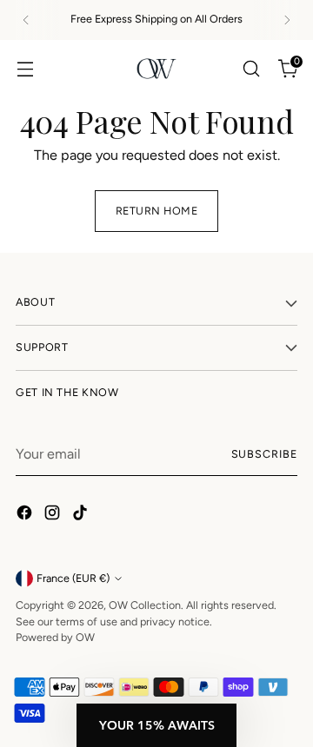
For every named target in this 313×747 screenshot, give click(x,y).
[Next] (287, 20)
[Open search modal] (251, 68)
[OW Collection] (156, 68)
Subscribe (264, 453)
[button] (156, 725)
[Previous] (26, 20)
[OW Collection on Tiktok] (81, 515)
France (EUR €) (73, 578)
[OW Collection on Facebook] (26, 515)
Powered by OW (55, 637)
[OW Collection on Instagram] (53, 515)
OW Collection (145, 604)
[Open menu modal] (25, 68)
